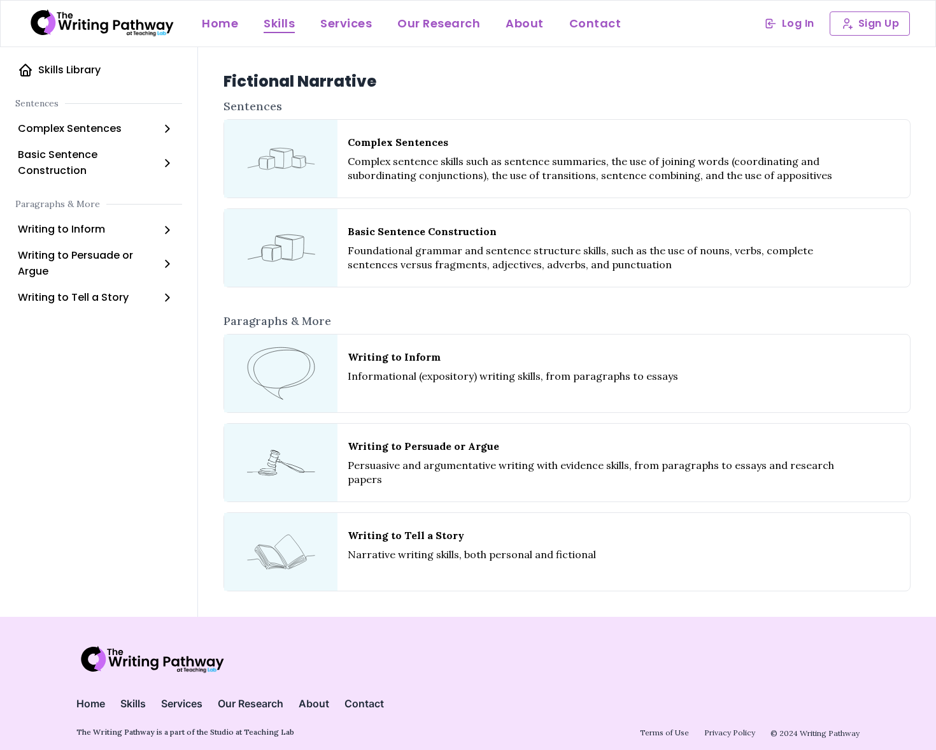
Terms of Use (664, 732)
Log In (798, 23)
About (525, 23)
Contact (595, 23)
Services (346, 23)
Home (220, 23)
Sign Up (879, 23)
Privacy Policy (729, 732)
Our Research (438, 23)
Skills (279, 23)
